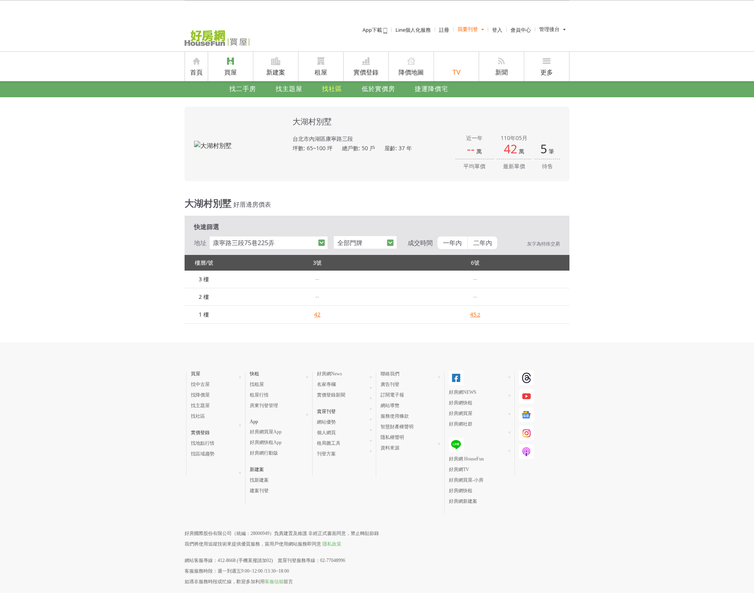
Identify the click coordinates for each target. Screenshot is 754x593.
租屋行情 (259, 395)
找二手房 (242, 88)
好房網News (329, 374)
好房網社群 (460, 424)
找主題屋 (289, 88)
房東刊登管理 (264, 405)
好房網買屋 (460, 413)
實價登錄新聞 (331, 395)
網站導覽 (390, 405)
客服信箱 (274, 581)
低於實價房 (378, 88)
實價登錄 (366, 72)
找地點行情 (202, 443)
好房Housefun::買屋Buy (217, 38)
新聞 (501, 72)
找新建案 (259, 480)
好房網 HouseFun (466, 459)
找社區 (332, 88)
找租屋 (257, 384)
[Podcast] (526, 451)
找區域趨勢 (202, 454)
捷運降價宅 (431, 88)
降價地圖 (411, 72)
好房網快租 (460, 403)
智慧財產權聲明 (397, 426)
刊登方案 (326, 454)
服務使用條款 (395, 416)
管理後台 (549, 29)
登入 (497, 29)
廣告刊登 (390, 384)
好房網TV (459, 469)
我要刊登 (468, 29)
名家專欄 (326, 384)
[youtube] (526, 396)
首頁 (196, 72)
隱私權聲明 (392, 437)
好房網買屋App (266, 432)
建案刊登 (259, 490)
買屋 (230, 72)
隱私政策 (331, 544)
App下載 (372, 29)
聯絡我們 (390, 374)
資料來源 (390, 448)
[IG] (526, 433)
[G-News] (526, 414)
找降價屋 (200, 395)
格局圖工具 (328, 443)
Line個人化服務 (413, 29)
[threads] (526, 378)
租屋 (321, 72)
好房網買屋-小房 (466, 480)
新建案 (275, 72)
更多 (546, 72)
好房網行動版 (264, 453)
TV (456, 72)
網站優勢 (326, 422)
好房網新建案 (463, 501)
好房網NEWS (462, 392)
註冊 (444, 29)
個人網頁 (326, 432)
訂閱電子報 (392, 395)
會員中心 (521, 29)
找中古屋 (200, 384)
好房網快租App (266, 442)
